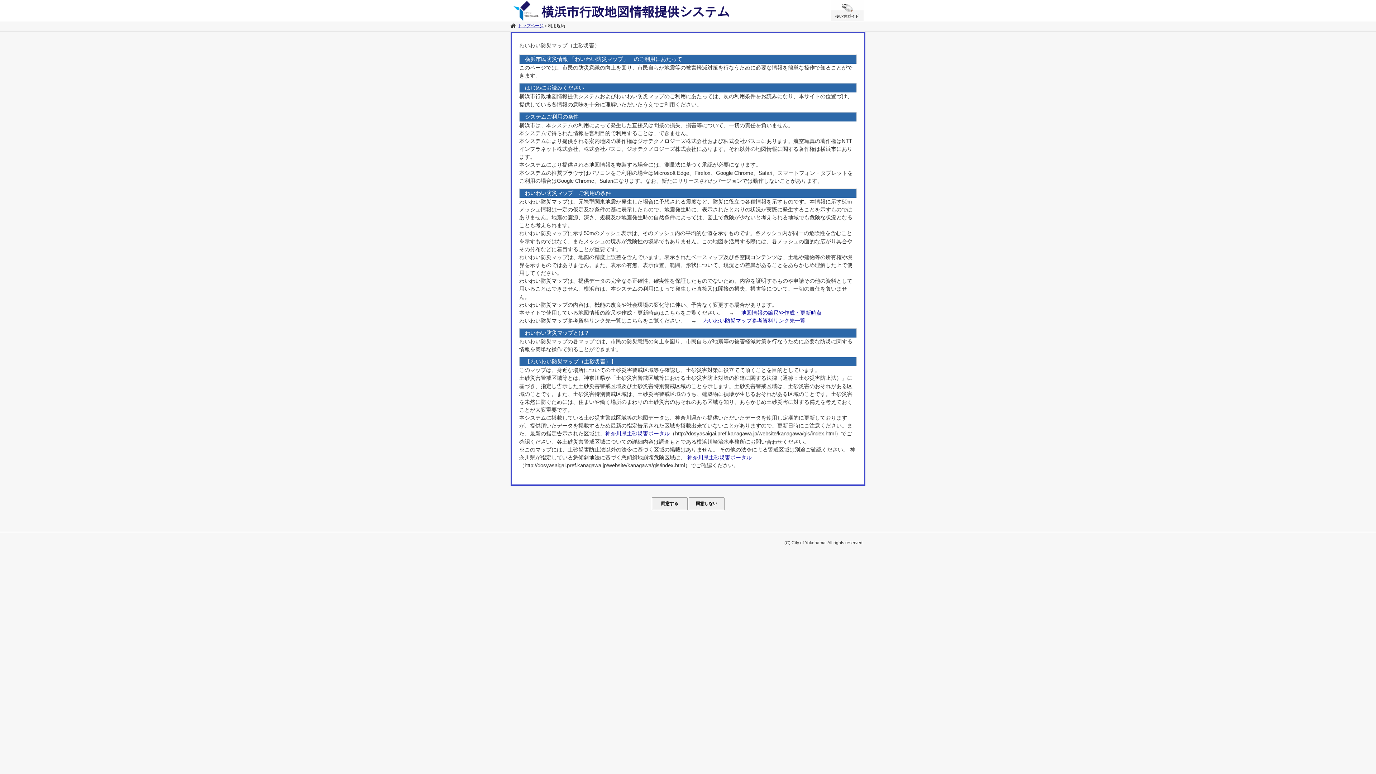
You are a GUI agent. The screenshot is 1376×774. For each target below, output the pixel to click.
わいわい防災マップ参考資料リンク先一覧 (754, 321)
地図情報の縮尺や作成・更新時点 (781, 313)
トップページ (531, 25)
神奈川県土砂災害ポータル (637, 433)
